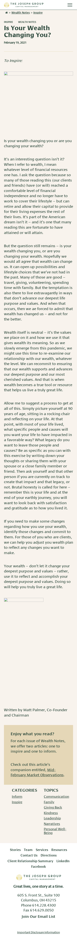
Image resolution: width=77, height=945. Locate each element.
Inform (17, 796)
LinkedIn (62, 861)
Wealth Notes (27, 22)
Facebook (38, 866)
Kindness (51, 813)
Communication (56, 796)
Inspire (8, 22)
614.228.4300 (44, 905)
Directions (49, 855)
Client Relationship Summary (30, 861)
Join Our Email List (38, 917)
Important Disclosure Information (38, 932)
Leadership (52, 818)
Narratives (52, 824)
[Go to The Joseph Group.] (6, 12)
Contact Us (29, 855)
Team (28, 850)
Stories (15, 850)
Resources (59, 850)
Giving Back (53, 807)
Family (49, 802)
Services (42, 850)
